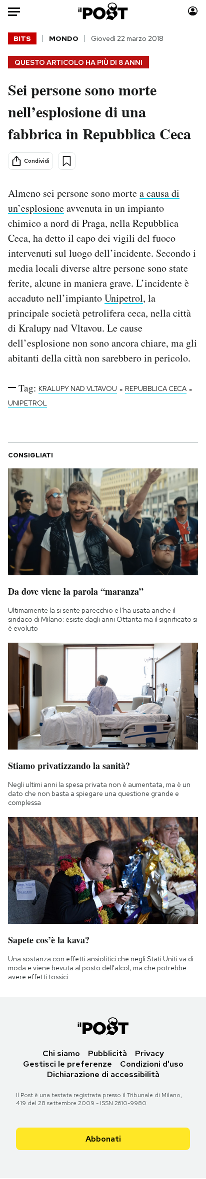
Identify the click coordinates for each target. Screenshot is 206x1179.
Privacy (149, 1053)
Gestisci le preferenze (67, 1064)
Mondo (63, 38)
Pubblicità (107, 1053)
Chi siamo (61, 1053)
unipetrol (27, 402)
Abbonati (103, 1139)
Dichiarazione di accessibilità (103, 1074)
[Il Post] (103, 11)
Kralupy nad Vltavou (77, 388)
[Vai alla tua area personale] (193, 11)
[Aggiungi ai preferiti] (66, 161)
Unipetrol (123, 298)
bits (22, 38)
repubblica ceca (155, 388)
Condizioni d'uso (152, 1064)
